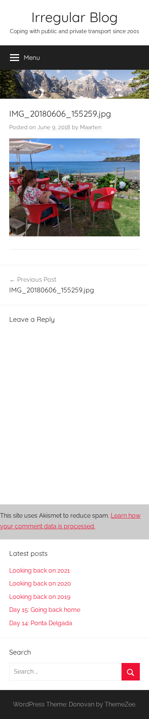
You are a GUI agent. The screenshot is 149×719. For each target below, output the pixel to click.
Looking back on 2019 (39, 596)
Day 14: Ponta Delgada (40, 623)
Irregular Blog (74, 17)
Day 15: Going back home (44, 609)
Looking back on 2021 (39, 570)
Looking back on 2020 (40, 583)
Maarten (91, 127)
